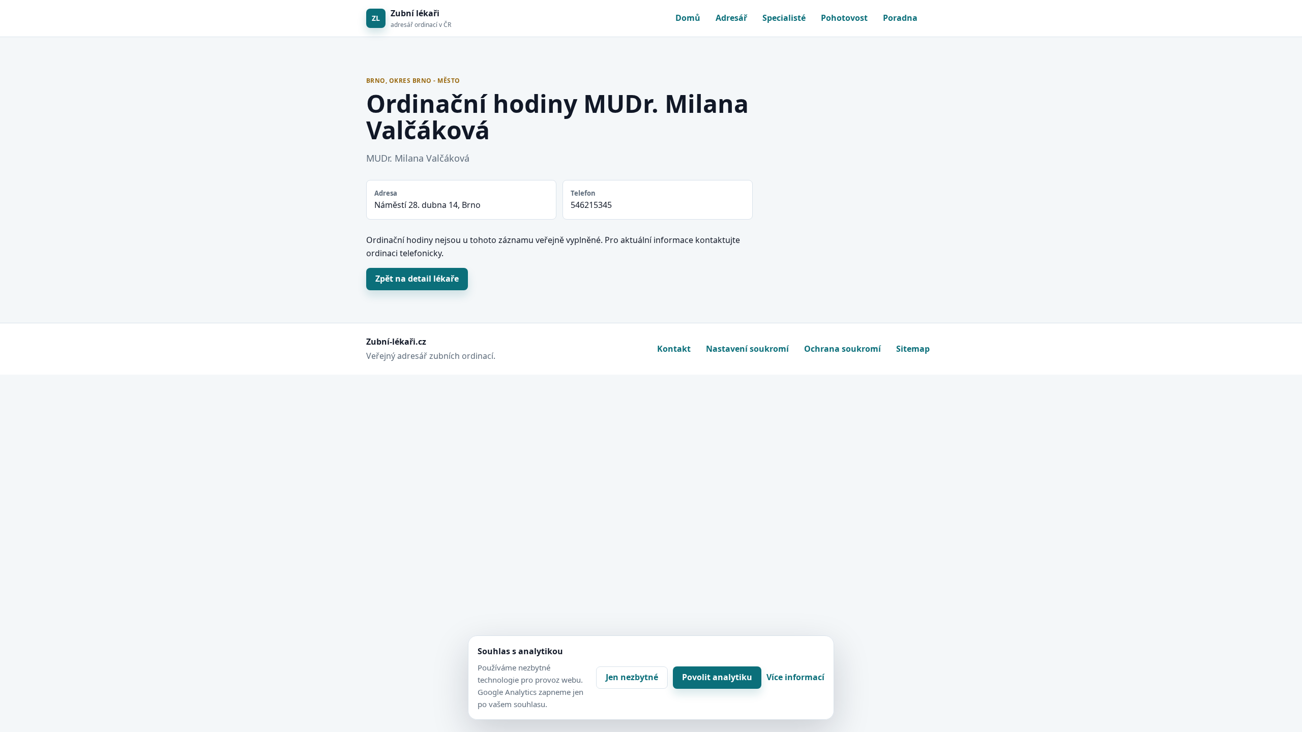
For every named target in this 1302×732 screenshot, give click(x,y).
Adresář (731, 17)
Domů (687, 17)
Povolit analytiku (717, 677)
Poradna (900, 17)
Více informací (795, 677)
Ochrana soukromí (842, 348)
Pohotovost (844, 17)
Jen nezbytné (632, 677)
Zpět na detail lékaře (417, 278)
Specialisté (784, 17)
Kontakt (674, 348)
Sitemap (913, 348)
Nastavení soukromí (747, 348)
